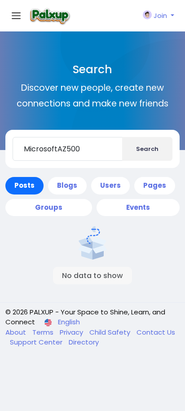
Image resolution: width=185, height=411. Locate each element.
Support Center (37, 342)
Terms (43, 332)
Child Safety (110, 332)
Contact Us (156, 332)
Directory (84, 342)
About (16, 332)
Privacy (72, 332)
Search (147, 149)
